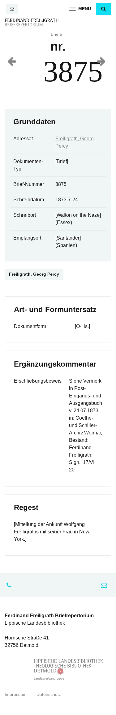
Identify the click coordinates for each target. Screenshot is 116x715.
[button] (103, 9)
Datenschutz (49, 694)
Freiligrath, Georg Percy (34, 274)
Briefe (56, 34)
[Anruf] (10, 585)
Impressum (16, 694)
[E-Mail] (12, 9)
